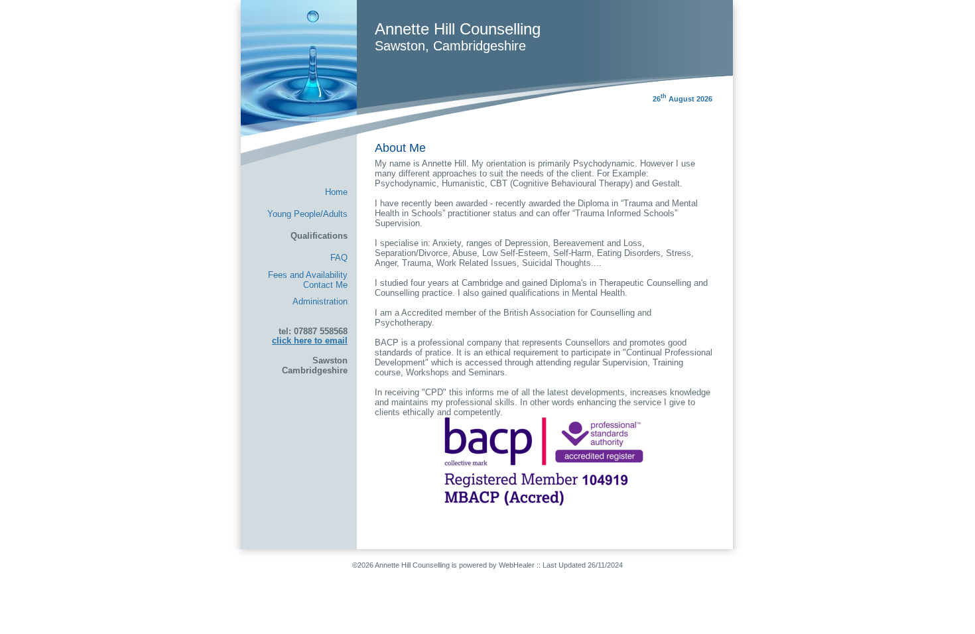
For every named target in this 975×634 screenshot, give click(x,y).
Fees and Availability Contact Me (308, 279)
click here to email (310, 341)
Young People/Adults (307, 214)
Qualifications (319, 236)
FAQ (339, 258)
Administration (320, 301)
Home (336, 192)
